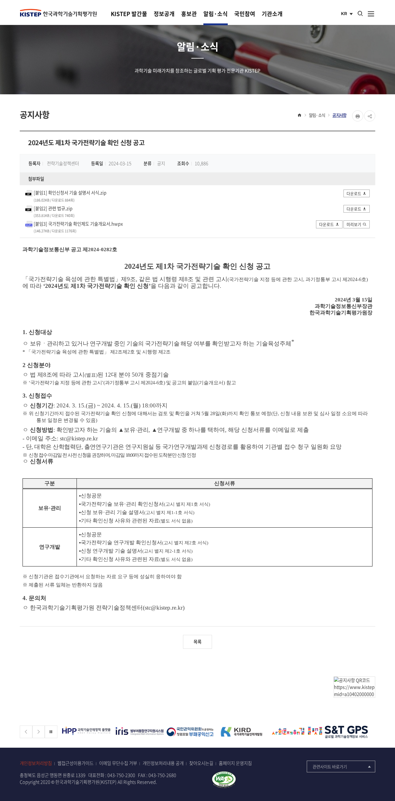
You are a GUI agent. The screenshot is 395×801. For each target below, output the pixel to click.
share (369, 115)
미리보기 (354, 224)
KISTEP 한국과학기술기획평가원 (58, 13)
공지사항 (339, 115)
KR (347, 14)
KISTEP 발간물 (129, 14)
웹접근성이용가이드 (75, 763)
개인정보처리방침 (36, 763)
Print (357, 115)
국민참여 (244, 14)
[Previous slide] (26, 731)
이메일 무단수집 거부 (118, 763)
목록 (197, 641)
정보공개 (164, 14)
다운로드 (354, 193)
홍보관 (189, 14)
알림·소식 (215, 14)
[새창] (86, 731)
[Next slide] (38, 731)
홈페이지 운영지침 (235, 763)
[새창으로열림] (223, 779)
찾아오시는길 (201, 763)
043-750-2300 (121, 775)
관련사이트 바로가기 (330, 766)
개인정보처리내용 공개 (163, 763)
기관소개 (272, 14)
